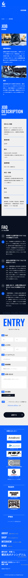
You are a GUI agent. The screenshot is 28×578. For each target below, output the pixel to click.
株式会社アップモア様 (14, 476)
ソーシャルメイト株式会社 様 (14, 521)
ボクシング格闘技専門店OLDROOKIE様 (14, 466)
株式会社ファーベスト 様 (14, 457)
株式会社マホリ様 (14, 448)
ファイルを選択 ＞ (8, 395)
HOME (3, 19)
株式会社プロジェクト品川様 (14, 479)
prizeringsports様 (14, 509)
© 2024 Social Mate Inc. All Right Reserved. (14, 575)
